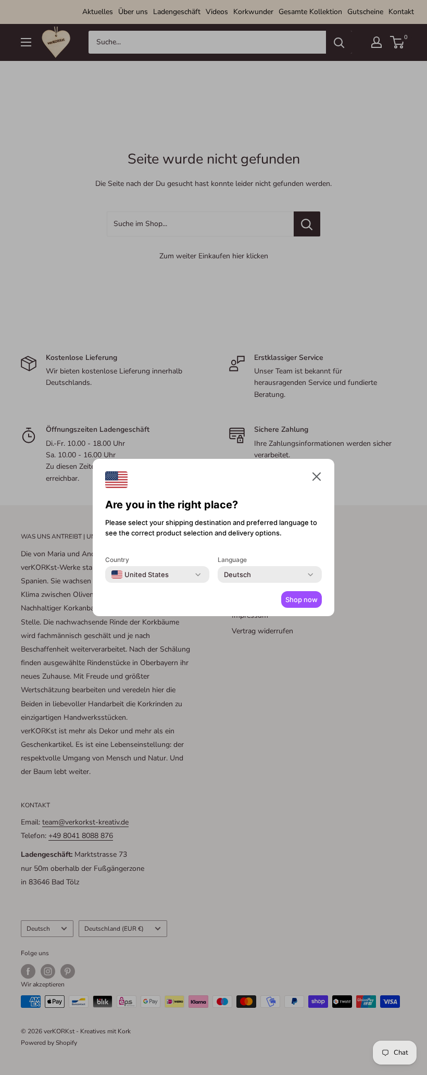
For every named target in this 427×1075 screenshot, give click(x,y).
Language (232, 560)
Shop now (301, 599)
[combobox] (140, 574)
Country (117, 560)
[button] (316, 478)
